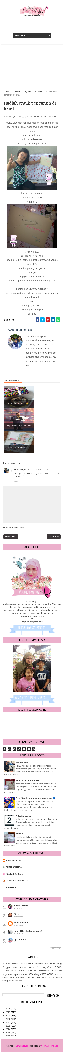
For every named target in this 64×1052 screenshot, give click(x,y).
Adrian (6, 963)
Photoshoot (56, 971)
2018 (8, 1036)
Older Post (54, 536)
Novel (22, 970)
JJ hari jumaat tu (37, 143)
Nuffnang (31, 971)
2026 (8, 1009)
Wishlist (58, 974)
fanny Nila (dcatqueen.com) (28, 931)
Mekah (13, 971)
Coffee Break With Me (17, 880)
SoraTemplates (22, 1046)
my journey (33, 977)
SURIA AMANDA (14, 867)
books (5, 977)
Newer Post (10, 536)
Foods (57, 967)
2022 (8, 1022)
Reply (16, 481)
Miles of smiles (13, 860)
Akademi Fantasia (19, 964)
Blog (59, 963)
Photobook (43, 971)
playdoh (51, 978)
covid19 (13, 977)
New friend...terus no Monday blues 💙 (35, 798)
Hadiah (36, 116)
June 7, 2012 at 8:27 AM (37, 470)
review (59, 977)
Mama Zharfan (21, 905)
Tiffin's (19, 833)
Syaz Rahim (20, 939)
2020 (8, 1029)
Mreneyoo (11, 887)
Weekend (47, 974)
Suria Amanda (21, 922)
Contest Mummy (28, 967)
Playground (7, 974)
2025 (8, 1012)
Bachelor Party (41, 963)
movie (21, 977)
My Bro (44, 116)
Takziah (24, 974)
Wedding (53, 116)
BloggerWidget (55, 948)
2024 (8, 1015)
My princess (22, 762)
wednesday (19, 981)
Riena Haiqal (20, 470)
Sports (17, 974)
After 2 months (23, 816)
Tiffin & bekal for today (27, 780)
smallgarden (8, 980)
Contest (15, 967)
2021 (8, 1026)
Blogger (6, 967)
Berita (53, 963)
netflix (44, 977)
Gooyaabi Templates (49, 1046)
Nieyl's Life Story (14, 874)
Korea (5, 970)
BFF (30, 963)
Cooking (41, 967)
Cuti (49, 967)
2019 (8, 1032)
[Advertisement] (32, 67)
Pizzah (17, 914)
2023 (8, 1019)
